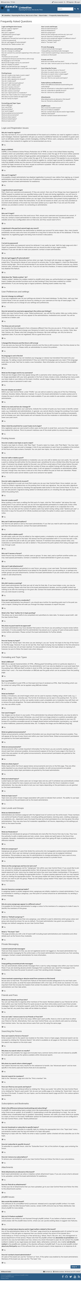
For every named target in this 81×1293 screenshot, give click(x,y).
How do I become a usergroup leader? (53, 36)
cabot (12, 1276)
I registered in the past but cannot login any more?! (18, 38)
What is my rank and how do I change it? (14, 66)
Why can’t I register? (8, 32)
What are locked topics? (9, 119)
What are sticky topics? (9, 117)
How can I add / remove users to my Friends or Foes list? (59, 63)
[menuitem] (12, 2)
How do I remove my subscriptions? (52, 92)
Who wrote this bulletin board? (51, 108)
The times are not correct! (10, 57)
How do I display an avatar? (10, 64)
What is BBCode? (7, 105)
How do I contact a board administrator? (54, 115)
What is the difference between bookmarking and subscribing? (57, 85)
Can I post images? (8, 111)
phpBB (72, 362)
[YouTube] (75, 1277)
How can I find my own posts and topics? (54, 78)
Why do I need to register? (10, 28)
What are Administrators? (49, 28)
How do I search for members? (51, 76)
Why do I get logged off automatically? (14, 42)
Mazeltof (8, 1276)
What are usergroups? (48, 32)
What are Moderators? (48, 30)
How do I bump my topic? (10, 98)
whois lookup (6, 1236)
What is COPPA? (7, 30)
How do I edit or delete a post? (11, 77)
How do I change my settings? (11, 51)
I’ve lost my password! (9, 40)
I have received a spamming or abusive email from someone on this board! (57, 54)
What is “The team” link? (49, 42)
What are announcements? (10, 115)
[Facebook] (62, 1277)
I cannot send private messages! (51, 49)
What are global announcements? (12, 113)
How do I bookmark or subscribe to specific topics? (57, 88)
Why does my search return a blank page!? (54, 74)
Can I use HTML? (7, 107)
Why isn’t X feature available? (50, 109)
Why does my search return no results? (53, 72)
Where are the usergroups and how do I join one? (57, 34)
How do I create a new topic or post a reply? (16, 75)
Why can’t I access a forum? (10, 87)
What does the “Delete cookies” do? (13, 44)
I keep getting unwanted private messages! (55, 51)
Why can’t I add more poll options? (13, 83)
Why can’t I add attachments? (11, 89)
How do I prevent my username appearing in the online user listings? (21, 54)
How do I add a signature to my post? (14, 79)
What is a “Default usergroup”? (51, 40)
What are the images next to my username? (15, 62)
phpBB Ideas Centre (25, 1221)
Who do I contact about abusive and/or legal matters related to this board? (58, 112)
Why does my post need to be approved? (15, 96)
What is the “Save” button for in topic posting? (16, 95)
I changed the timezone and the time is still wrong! (18, 59)
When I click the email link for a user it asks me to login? (19, 68)
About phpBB (6, 1208)
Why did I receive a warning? (11, 91)
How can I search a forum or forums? (53, 70)
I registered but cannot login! (11, 34)
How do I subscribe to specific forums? (53, 90)
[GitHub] (66, 1277)
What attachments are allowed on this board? (55, 99)
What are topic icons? (8, 121)
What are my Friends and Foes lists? (52, 61)
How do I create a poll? (9, 81)
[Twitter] (71, 1277)
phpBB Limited (61, 1204)
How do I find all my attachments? (52, 101)
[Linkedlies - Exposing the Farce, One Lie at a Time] (10, 8)
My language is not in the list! (11, 60)
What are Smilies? (7, 109)
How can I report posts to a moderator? (14, 93)
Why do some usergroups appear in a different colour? (58, 38)
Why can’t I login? (7, 36)
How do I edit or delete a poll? (11, 85)
